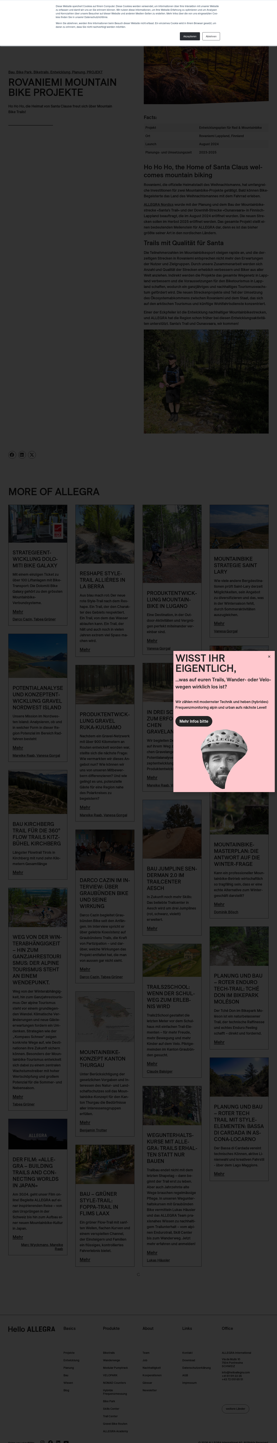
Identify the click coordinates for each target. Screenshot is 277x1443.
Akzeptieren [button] (189, 36)
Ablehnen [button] (211, 36)
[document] (138, 721)
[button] (269, 656)
